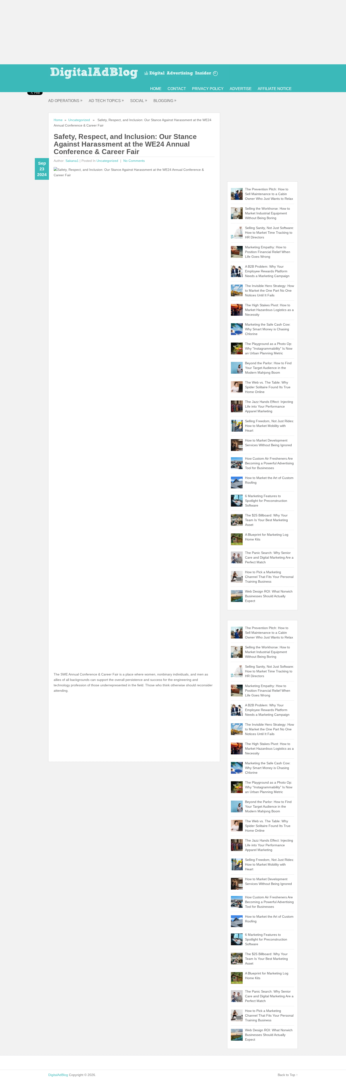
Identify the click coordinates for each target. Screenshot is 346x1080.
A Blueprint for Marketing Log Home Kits (266, 537)
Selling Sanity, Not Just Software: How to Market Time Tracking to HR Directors (269, 232)
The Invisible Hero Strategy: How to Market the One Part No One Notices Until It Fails (269, 290)
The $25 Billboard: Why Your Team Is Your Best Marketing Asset (266, 520)
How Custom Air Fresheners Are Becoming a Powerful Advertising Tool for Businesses (269, 463)
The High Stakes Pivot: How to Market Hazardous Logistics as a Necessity (269, 309)
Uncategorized (79, 120)
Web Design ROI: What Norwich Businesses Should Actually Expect (269, 596)
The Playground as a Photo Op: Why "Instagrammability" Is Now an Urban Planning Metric (268, 348)
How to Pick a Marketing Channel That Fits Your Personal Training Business (269, 576)
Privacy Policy (208, 89)
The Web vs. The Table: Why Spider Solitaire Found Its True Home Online (267, 387)
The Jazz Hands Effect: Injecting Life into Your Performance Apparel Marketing (269, 406)
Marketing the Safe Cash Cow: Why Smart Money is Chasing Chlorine (267, 329)
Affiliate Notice (275, 89)
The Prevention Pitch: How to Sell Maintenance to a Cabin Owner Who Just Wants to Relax (269, 193)
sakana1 (72, 161)
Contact (177, 89)
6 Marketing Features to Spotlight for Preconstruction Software (266, 500)
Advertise (241, 89)
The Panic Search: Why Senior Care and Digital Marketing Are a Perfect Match (269, 557)
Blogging (164, 100)
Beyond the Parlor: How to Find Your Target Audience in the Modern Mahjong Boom (268, 367)
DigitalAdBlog (58, 1075)
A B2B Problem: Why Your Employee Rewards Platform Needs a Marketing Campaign (267, 271)
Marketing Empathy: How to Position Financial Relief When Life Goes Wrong (267, 251)
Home (155, 89)
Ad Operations (65, 100)
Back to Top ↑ (288, 1075)
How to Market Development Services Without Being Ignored (268, 442)
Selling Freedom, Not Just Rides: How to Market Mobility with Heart (269, 425)
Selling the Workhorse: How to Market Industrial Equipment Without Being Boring (267, 213)
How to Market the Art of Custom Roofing (269, 480)
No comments (133, 161)
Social (138, 100)
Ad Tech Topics (106, 100)
